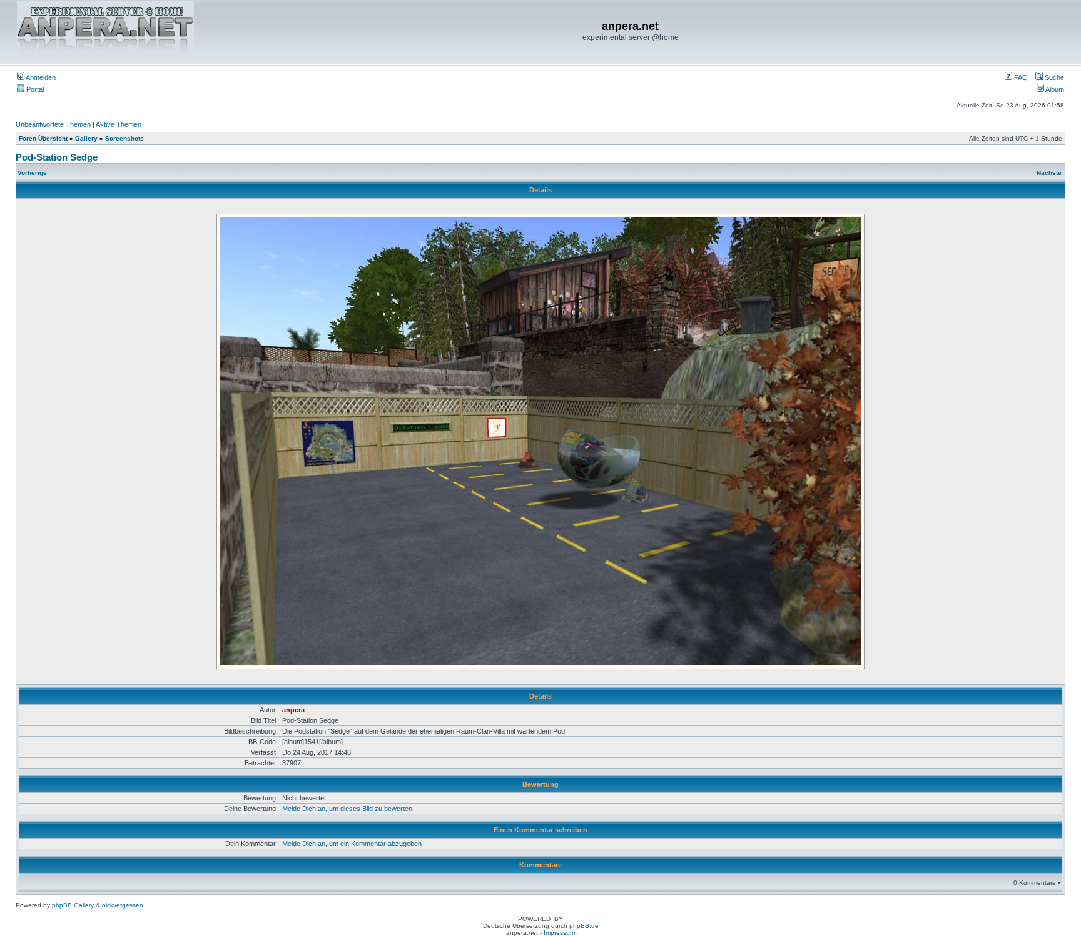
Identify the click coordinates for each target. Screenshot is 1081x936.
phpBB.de (584, 925)
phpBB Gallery (73, 905)
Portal (34, 89)
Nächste (1049, 172)
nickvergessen (122, 905)
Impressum (559, 932)
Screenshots (124, 138)
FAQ (1020, 77)
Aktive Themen (118, 124)
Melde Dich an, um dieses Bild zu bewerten (347, 808)
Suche (1053, 77)
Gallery (86, 138)
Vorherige (32, 172)
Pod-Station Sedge (57, 157)
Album (1054, 89)
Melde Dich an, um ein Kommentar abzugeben (352, 843)
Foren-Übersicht (43, 138)
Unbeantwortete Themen (53, 124)
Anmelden (40, 77)
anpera (293, 710)
